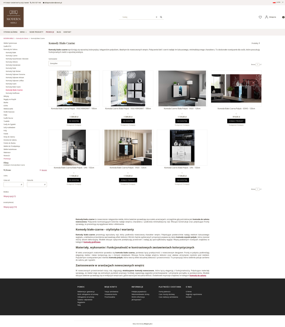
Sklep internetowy (142, 324)
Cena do (30, 180)
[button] (161, 17)
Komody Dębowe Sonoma (15, 74)
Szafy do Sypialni (10, 124)
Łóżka (6, 106)
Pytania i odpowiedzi (84, 300)
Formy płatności (164, 292)
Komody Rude (11, 68)
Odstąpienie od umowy (85, 297)
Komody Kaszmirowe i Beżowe (17, 59)
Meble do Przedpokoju (12, 146)
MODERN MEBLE (9, 38)
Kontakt (188, 297)
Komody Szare (11, 84)
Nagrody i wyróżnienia (194, 294)
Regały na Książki (10, 99)
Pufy (5, 130)
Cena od (7, 180)
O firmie (189, 292)
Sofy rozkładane (9, 127)
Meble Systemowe (10, 43)
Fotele (6, 134)
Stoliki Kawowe (9, 112)
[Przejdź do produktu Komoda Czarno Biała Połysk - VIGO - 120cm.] (182, 88)
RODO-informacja (138, 297)
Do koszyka (74, 121)
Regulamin (81, 302)
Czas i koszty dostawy (167, 294)
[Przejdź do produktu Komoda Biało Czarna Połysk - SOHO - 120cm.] (236, 88)
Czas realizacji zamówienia (168, 297)
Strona (253, 64)
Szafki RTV (7, 46)
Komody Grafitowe (12, 93)
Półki (5, 115)
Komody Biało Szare (13, 87)
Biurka (6, 102)
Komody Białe (11, 52)
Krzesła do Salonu (10, 140)
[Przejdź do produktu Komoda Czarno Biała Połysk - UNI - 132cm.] (182, 147)
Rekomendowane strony (140, 294)
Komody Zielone (12, 62)
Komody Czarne (11, 56)
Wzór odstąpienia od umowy (87, 294)
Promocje (7, 159)
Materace (7, 152)
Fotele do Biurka (9, 143)
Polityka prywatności (139, 292)
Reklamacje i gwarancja (86, 292)
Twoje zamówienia (111, 292)
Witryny (6, 96)
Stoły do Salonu (9, 137)
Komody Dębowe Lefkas (15, 81)
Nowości (7, 155)
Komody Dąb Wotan (13, 71)
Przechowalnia (110, 297)
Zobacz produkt (236, 121)
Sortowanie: (53, 59)
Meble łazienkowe (10, 149)
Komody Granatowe (13, 65)
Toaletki (6, 121)
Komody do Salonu (22, 38)
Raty (79, 305)
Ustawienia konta (111, 294)
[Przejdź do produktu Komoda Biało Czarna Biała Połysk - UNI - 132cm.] (74, 147)
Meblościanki (8, 109)
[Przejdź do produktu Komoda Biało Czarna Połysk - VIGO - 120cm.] (128, 147)
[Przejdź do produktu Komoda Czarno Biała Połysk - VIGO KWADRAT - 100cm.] (128, 88)
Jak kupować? (136, 300)
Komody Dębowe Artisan (15, 77)
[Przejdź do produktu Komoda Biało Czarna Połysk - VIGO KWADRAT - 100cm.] (74, 88)
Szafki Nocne (8, 118)
